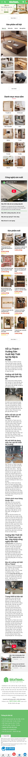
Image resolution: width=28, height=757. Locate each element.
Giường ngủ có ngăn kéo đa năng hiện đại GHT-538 (21, 247)
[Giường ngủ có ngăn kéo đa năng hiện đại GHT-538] (21, 239)
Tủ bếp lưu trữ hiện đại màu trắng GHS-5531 (7, 310)
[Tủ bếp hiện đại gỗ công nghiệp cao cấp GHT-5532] (21, 281)
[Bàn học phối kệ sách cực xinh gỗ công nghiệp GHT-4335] (21, 261)
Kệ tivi (16, 28)
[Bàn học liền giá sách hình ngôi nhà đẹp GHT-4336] (7, 261)
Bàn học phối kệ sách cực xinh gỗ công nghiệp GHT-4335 (20, 270)
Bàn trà (4, 28)
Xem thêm (14, 88)
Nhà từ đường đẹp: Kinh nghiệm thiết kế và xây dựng (18, 656)
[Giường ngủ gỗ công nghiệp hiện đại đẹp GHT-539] (7, 239)
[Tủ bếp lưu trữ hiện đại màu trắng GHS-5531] (7, 302)
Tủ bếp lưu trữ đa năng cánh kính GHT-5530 (20, 310)
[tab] (5, 2)
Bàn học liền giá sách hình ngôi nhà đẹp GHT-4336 (7, 269)
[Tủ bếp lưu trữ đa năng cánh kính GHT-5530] (21, 302)
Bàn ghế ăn (22, 28)
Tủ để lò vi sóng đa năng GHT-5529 (6, 331)
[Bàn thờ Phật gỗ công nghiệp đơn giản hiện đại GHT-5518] (7, 281)
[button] (14, 18)
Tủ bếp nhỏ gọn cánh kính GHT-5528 (20, 331)
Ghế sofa (10, 28)
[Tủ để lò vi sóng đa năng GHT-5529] (7, 323)
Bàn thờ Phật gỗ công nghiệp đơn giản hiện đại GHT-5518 (6, 290)
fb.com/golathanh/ (11, 729)
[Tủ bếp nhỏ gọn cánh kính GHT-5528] (21, 323)
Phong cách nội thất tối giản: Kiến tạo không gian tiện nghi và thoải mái (18, 665)
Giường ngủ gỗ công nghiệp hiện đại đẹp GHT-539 (7, 248)
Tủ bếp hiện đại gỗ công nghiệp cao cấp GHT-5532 (21, 289)
